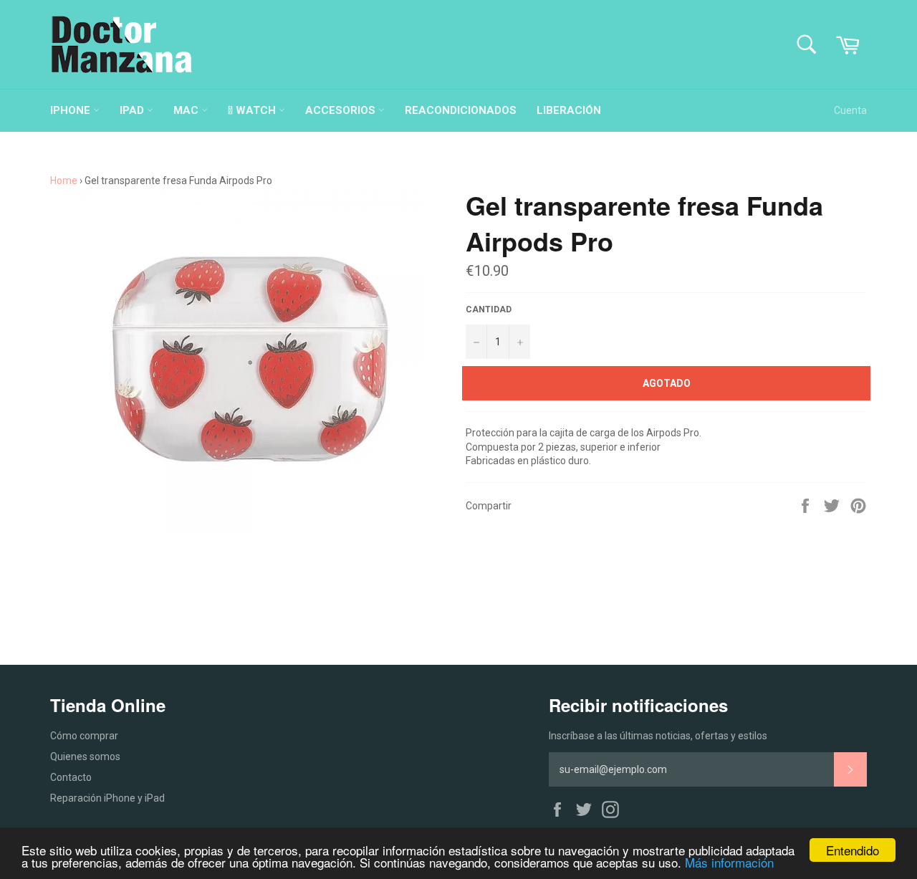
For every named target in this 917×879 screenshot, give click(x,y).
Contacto (71, 777)
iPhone (71, 110)
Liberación (569, 110)
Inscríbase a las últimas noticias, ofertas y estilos (658, 735)
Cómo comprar (84, 735)
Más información (729, 862)
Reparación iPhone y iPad (107, 798)
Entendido (852, 850)
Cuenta (850, 110)
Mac (187, 110)
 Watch (253, 110)
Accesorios (341, 110)
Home (63, 180)
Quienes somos (85, 756)
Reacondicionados (461, 110)
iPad (133, 110)
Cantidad (489, 309)
